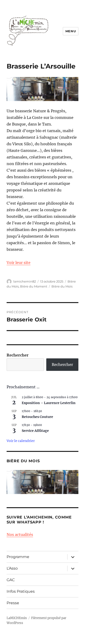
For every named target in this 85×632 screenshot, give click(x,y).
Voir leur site (18, 262)
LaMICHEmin (17, 618)
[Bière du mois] (43, 482)
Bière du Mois (61, 286)
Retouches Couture (37, 417)
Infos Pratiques (21, 591)
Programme (18, 557)
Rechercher (18, 355)
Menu (70, 31)
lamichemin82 (24, 281)
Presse (13, 603)
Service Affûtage (35, 431)
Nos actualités (20, 534)
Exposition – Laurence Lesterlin (49, 403)
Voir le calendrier (21, 441)
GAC (11, 580)
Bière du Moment (33, 286)
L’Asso (12, 568)
